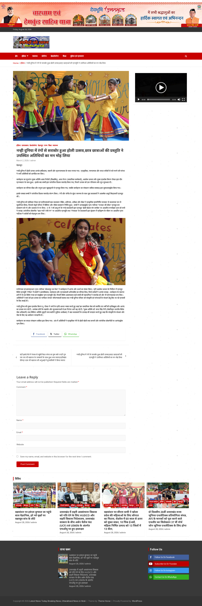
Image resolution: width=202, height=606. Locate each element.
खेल (175, 502)
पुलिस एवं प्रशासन (77, 56)
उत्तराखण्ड (25, 145)
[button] (161, 87)
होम (16, 56)
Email (19, 432)
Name (19, 420)
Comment (21, 387)
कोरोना (44, 56)
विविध (18, 478)
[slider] (159, 99)
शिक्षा (64, 56)
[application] (161, 87)
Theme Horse (104, 601)
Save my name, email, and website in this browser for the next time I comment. (56, 456)
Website (20, 444)
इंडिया (24, 56)
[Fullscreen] (183, 99)
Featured (64, 505)
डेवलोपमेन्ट (55, 56)
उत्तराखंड (18, 505)
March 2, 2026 (22, 160)
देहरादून (40, 145)
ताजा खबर (65, 549)
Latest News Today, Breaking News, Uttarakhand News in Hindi (57, 601)
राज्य (45, 145)
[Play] (138, 99)
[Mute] (179, 99)
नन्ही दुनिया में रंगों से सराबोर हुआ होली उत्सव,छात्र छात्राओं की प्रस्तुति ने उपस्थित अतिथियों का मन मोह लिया (99, 356)
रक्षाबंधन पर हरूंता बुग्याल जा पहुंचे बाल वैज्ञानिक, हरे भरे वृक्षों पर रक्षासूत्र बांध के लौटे (33, 515)
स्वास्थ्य (35, 56)
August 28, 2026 (22, 522)
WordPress (137, 601)
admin (33, 160)
